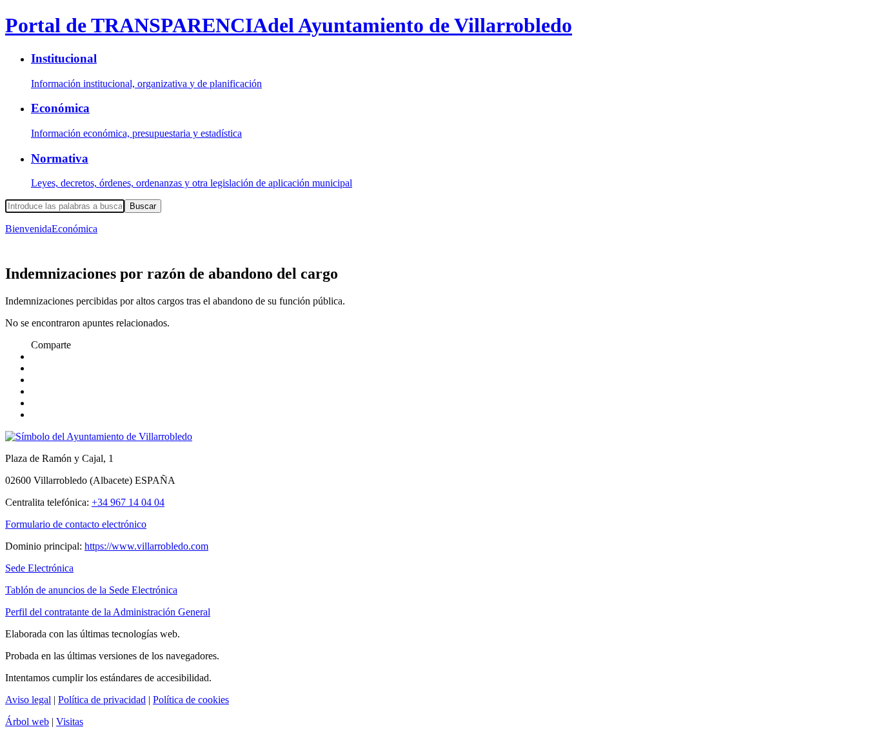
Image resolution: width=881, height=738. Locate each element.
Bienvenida (28, 228)
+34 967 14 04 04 (128, 502)
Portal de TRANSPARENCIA (288, 25)
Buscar (143, 206)
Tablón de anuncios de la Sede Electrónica (91, 589)
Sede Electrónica (39, 568)
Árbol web (27, 721)
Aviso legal (28, 699)
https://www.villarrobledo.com (146, 546)
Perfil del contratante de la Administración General (107, 611)
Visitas (69, 721)
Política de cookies (191, 699)
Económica (74, 228)
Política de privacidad (102, 699)
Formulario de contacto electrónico (75, 524)
